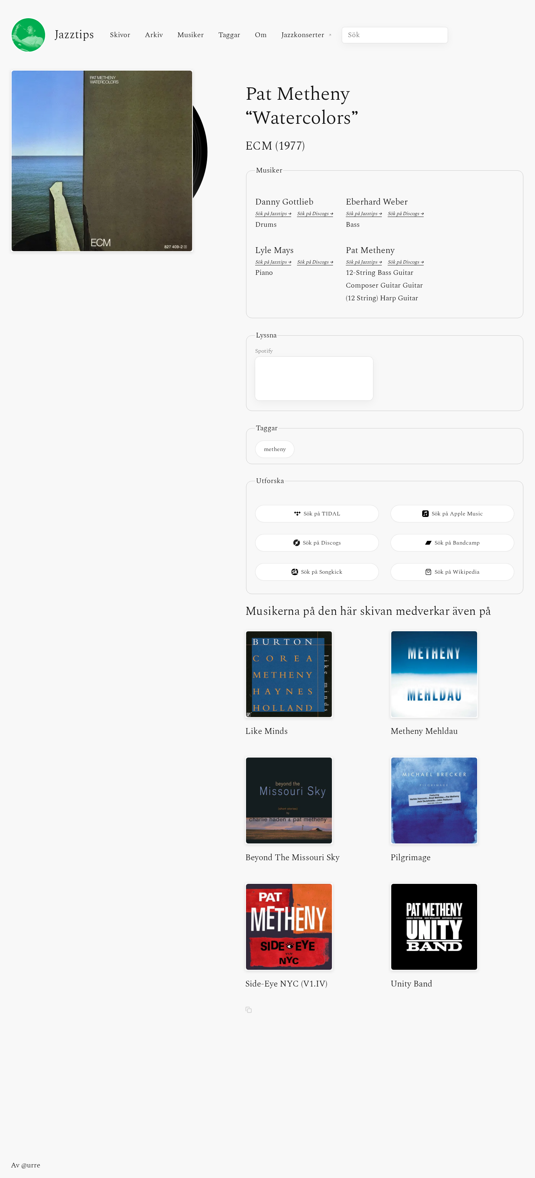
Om (261, 34)
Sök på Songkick (321, 572)
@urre (30, 1165)
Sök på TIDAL (322, 513)
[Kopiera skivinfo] (248, 1011)
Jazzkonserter (308, 34)
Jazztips (74, 35)
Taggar (229, 34)
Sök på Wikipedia (457, 572)
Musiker (190, 34)
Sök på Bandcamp (457, 542)
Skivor (120, 34)
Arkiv (154, 34)
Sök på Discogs (322, 542)
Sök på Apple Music (457, 513)
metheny (275, 449)
